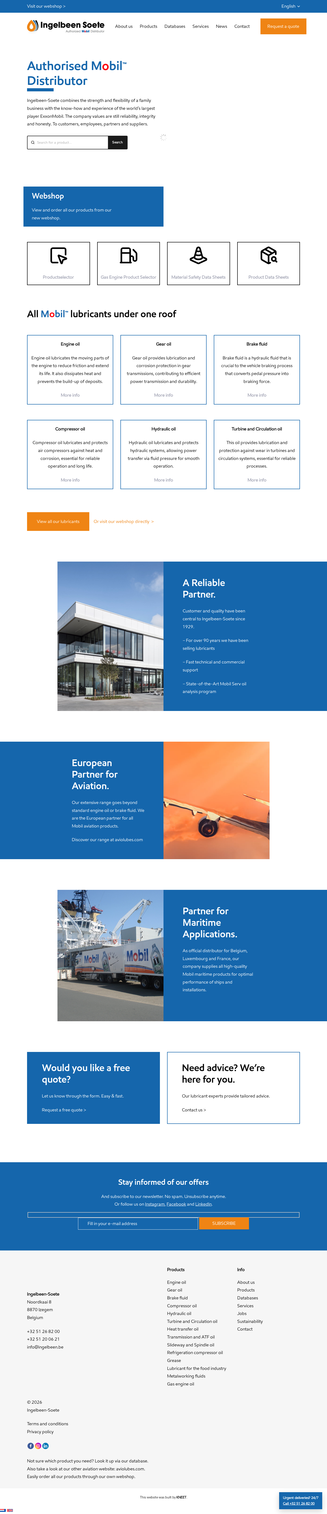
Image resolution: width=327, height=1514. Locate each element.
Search (117, 142)
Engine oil (176, 1282)
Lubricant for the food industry (196, 1368)
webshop (125, 1476)
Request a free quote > (64, 1110)
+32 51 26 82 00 (43, 1331)
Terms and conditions (47, 1423)
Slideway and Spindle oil (190, 1345)
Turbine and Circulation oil (192, 1321)
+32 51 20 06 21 (43, 1339)
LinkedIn (203, 1204)
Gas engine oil (180, 1384)
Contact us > (194, 1110)
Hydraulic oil (179, 1313)
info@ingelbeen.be (45, 1347)
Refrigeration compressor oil (195, 1352)
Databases (247, 1298)
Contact (245, 1329)
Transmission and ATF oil (191, 1337)
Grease (174, 1360)
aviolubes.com (129, 839)
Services (245, 1306)
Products (246, 1290)
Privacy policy (40, 1431)
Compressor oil (182, 1306)
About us (246, 1282)
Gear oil (174, 1290)
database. (138, 1461)
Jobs (242, 1313)
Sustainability (250, 1321)
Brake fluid (177, 1298)
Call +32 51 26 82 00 (299, 1503)
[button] (291, 6)
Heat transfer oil (182, 1329)
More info (257, 395)
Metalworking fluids (186, 1376)
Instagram (155, 1204)
